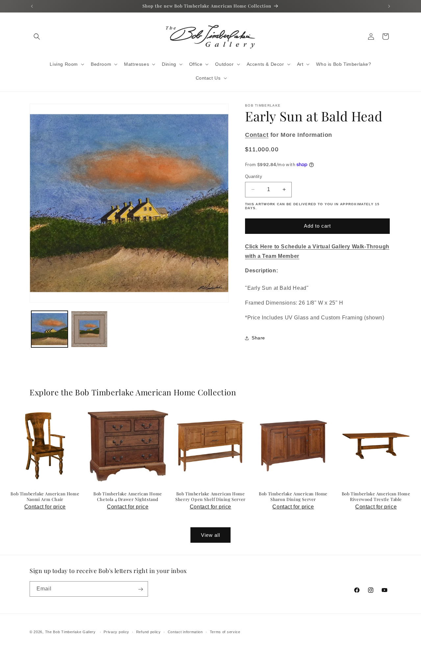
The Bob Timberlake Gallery (70, 632)
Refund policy (148, 632)
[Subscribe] (140, 589)
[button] (37, 36)
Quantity (253, 176)
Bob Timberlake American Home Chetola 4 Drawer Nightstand (127, 496)
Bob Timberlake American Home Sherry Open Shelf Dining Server (210, 496)
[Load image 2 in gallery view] (89, 329)
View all (210, 535)
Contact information (185, 632)
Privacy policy (116, 632)
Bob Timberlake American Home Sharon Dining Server (293, 496)
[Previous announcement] (32, 6)
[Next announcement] (389, 6)
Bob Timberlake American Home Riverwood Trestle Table (376, 496)
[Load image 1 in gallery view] (49, 329)
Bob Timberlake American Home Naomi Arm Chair (45, 496)
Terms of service (225, 632)
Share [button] (258, 337)
